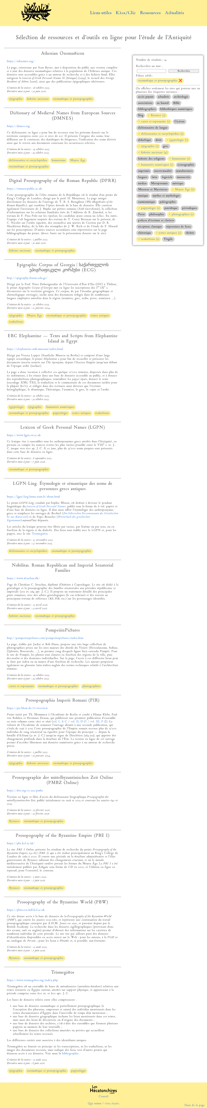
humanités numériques (60, 407)
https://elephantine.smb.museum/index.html (35, 349)
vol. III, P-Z (98, 721)
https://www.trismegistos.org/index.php (32, 980)
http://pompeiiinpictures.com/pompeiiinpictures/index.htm (45, 638)
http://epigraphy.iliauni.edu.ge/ (27, 278)
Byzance (14, 821)
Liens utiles (101, 13)
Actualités (174, 13)
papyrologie (60, 413)
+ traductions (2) (148, 239)
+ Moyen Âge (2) (183, 189)
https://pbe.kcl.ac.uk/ (21, 843)
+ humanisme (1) (179, 158)
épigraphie (16, 99)
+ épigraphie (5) (148, 146)
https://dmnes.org (18, 126)
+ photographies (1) (181, 214)
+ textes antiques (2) (168, 233)
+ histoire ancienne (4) (152, 152)
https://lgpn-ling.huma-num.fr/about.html (33, 496)
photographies (91, 686)
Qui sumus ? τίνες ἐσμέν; (103, 1103)
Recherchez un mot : (149, 66)
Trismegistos (40, 533)
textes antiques (100, 315)
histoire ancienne (38, 99)
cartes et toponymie (21, 686)
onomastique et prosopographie (73, 99)
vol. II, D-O (79, 721)
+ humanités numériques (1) (155, 164)
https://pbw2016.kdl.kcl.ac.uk (26, 910)
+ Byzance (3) (156, 115)
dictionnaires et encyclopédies (28, 160)
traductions (16, 321)
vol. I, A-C (60, 721)
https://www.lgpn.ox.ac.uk (24, 435)
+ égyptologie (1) (177, 140)
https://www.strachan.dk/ (23, 578)
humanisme (59, 160)
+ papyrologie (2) (149, 208)
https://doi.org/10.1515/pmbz (25, 790)
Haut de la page (194, 1105)
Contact (104, 1096)
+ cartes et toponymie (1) (154, 121)
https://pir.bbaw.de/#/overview (27, 708)
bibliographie (70, 1053)
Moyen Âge (77, 160)
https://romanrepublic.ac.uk (24, 188)
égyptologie (16, 407)
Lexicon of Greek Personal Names (45, 506)
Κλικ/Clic (126, 13)
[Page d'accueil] (36, 21)
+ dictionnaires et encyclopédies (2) (161, 133)
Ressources (150, 13)
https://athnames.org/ (21, 61)
